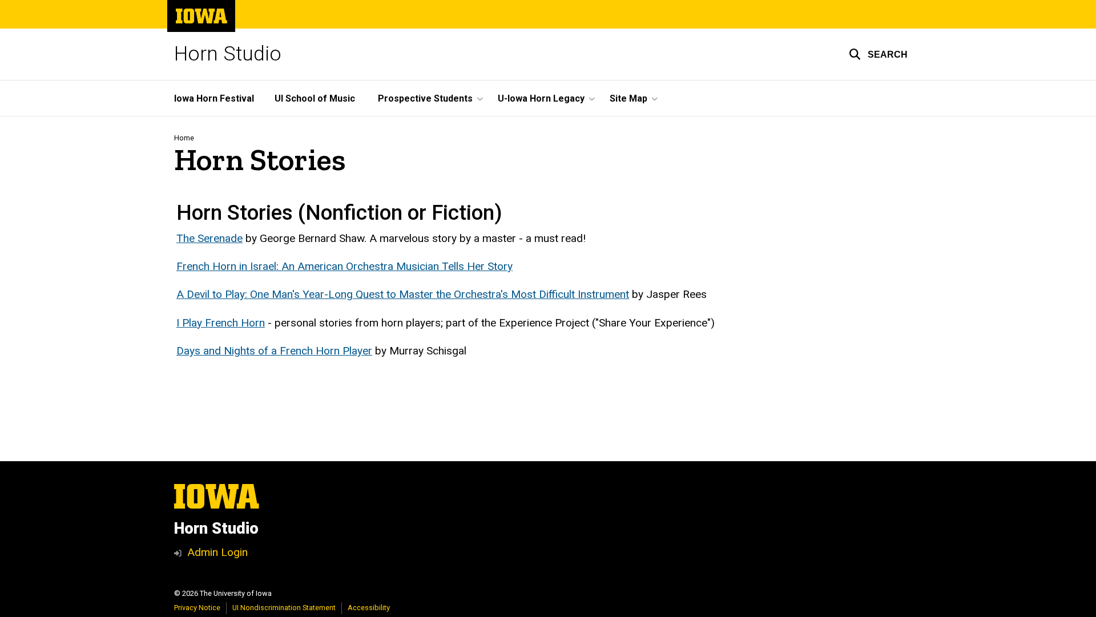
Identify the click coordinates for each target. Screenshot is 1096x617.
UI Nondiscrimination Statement (284, 607)
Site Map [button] (628, 98)
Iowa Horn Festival (214, 98)
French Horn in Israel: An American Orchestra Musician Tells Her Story (344, 266)
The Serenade (209, 238)
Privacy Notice (197, 607)
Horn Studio (227, 54)
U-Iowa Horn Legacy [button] (541, 98)
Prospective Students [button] (425, 98)
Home (184, 138)
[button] (878, 54)
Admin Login (217, 552)
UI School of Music (315, 98)
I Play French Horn (220, 322)
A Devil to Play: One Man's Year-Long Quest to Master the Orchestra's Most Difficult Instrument (402, 294)
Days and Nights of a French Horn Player (274, 350)
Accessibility (369, 607)
